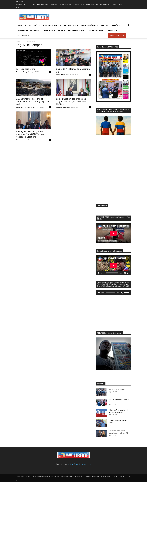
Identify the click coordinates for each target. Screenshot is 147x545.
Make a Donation (117, 36)
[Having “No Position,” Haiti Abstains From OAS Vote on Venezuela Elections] (33, 120)
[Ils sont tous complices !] (101, 392)
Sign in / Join (19, 1)
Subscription (19, 4)
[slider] (127, 292)
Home (20, 25)
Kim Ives (18, 140)
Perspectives (48, 30)
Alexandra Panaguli (22, 72)
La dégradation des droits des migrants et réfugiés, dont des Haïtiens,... (71, 102)
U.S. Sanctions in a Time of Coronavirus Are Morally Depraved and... (33, 102)
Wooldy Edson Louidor (63, 107)
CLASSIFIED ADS (77, 4)
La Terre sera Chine (25, 69)
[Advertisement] (92, 17)
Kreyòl (115, 25)
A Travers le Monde (51, 25)
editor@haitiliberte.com (79, 464)
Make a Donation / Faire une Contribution (97, 4)
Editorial (105, 25)
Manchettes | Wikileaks (28, 30)
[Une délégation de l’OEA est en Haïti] (101, 402)
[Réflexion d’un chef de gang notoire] (101, 423)
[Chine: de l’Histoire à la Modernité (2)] (73, 57)
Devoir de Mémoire (89, 25)
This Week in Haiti (75, 30)
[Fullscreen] (128, 273)
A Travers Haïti (31, 25)
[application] (113, 265)
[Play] (99, 273)
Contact (121, 4)
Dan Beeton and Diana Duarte (25, 107)
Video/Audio (23, 36)
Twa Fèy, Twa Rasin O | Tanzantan (102, 30)
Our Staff (114, 4)
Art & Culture (70, 25)
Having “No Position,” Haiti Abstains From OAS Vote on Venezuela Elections (30, 134)
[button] (128, 25)
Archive (29, 4)
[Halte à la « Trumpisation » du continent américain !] (101, 413)
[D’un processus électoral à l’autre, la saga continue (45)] (101, 433)
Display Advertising (65, 4)
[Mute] (125, 273)
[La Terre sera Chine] (33, 57)
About (17, 7)
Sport (60, 30)
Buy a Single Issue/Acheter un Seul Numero (45, 4)
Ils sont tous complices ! (117, 389)
